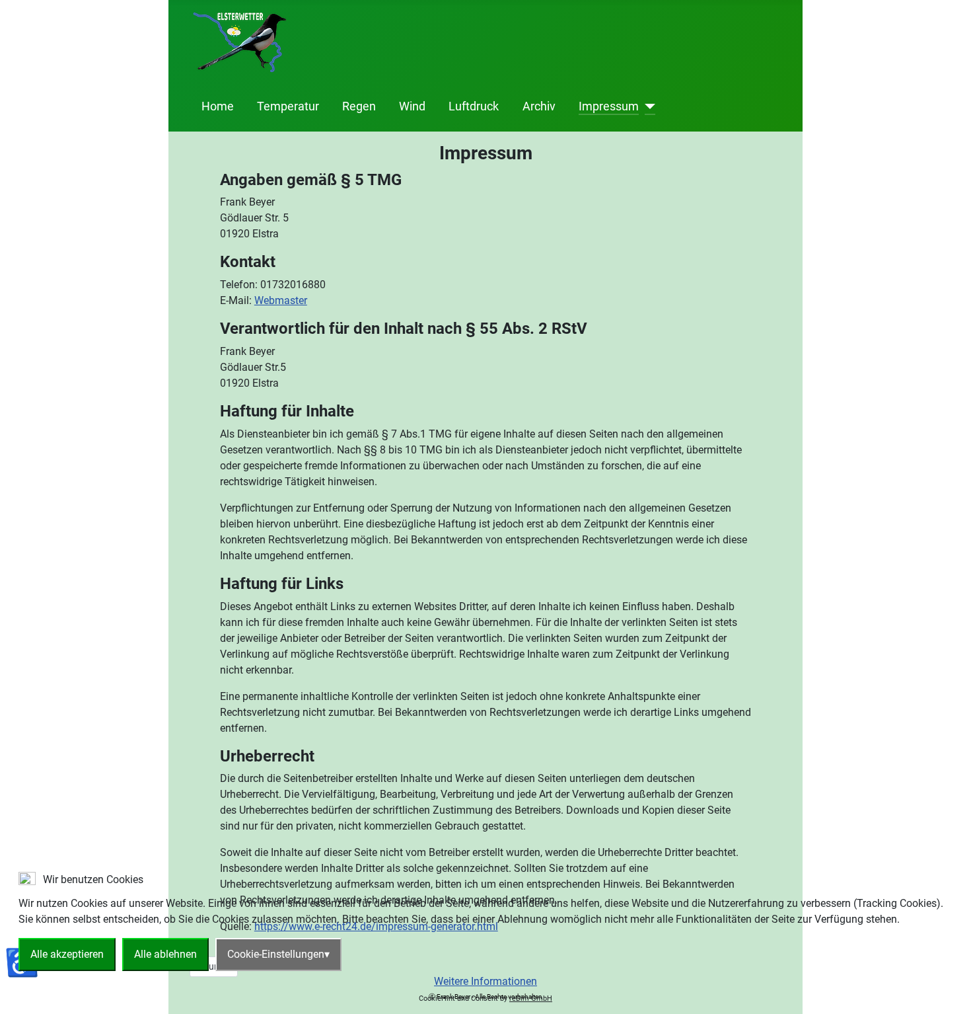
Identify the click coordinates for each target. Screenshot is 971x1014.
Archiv (539, 106)
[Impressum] (647, 106)
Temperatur (288, 106)
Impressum (609, 106)
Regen (359, 106)
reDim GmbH (530, 998)
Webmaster (280, 300)
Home (217, 106)
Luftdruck (474, 106)
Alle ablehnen (165, 954)
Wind (412, 106)
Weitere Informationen (485, 981)
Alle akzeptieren (67, 954)
